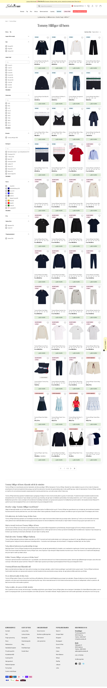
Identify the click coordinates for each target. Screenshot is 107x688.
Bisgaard (58, 637)
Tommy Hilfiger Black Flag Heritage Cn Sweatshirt (64, 239)
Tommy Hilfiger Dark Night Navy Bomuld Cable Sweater (65, 453)
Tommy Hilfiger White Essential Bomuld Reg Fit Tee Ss (65, 346)
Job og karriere (41, 641)
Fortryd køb (8, 668)
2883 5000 (83, 649)
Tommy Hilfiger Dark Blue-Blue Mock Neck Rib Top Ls (65, 61)
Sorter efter (88, 32)
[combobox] (53, 6)
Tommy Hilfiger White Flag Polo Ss (94, 346)
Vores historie (41, 631)
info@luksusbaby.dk (80, 639)
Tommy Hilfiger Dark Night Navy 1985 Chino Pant (64, 381)
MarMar (58, 661)
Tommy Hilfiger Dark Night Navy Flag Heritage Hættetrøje (83, 274)
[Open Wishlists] (96, 6)
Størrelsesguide (26, 641)
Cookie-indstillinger (10, 671)
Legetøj (52, 11)
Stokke (58, 647)
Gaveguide (24, 637)
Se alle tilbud (25, 651)
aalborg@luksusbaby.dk (81, 651)
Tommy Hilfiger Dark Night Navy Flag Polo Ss (45, 310)
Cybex (57, 651)
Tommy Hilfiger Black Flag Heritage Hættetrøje (81, 239)
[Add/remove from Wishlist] (48, 38)
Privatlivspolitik (9, 651)
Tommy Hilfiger (12, 21)
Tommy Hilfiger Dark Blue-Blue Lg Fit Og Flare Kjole (47, 61)
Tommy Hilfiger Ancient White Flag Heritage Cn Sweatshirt (83, 203)
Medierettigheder (10, 664)
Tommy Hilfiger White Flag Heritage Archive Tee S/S (82, 346)
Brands (22, 11)
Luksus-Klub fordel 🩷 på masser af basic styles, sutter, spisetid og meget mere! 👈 (53, 1)
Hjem (6, 21)
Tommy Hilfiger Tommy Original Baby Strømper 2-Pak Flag (49, 381)
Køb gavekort (9, 661)
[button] (100, 6)
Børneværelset (44, 11)
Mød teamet (40, 637)
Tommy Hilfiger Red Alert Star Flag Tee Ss (79, 417)
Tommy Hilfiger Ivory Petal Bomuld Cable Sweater (46, 346)
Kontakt (7, 631)
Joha (57, 668)
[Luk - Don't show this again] (104, 350)
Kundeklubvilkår (9, 654)
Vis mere (8, 89)
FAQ (6, 634)
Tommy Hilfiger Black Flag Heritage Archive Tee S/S (47, 239)
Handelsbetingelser (10, 647)
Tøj (27, 11)
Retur (6, 641)
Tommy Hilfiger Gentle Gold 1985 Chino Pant (63, 203)
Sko (31, 11)
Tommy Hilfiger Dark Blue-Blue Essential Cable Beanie (47, 96)
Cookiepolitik (9, 658)
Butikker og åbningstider (44, 634)
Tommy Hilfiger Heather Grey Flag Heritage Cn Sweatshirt (66, 310)
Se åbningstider (79, 659)
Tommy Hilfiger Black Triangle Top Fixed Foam (80, 453)
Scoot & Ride (59, 644)
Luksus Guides (26, 634)
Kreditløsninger (26, 647)
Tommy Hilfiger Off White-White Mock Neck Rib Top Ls (82, 61)
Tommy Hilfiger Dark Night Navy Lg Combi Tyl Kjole (47, 417)
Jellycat (58, 664)
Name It (58, 631)
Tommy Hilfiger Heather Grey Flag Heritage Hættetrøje (82, 310)
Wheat (58, 658)
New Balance (59, 654)
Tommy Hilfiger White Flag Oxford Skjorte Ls (80, 381)
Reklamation (8, 644)
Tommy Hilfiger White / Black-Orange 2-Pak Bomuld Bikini (48, 132)
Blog (23, 644)
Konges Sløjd (59, 634)
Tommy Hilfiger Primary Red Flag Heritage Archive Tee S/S (83, 168)
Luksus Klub (25, 631)
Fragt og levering (10, 637)
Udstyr (36, 11)
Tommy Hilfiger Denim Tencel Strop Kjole (62, 417)
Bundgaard (59, 641)
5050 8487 (83, 637)
